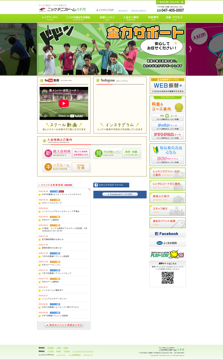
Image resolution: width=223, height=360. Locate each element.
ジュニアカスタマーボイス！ (55, 299)
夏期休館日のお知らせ (52, 248)
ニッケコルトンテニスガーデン (83, 351)
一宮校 (58, 348)
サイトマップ (122, 10)
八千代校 (50, 351)
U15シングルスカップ (52, 203)
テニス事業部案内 (74, 355)
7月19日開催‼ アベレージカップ (56, 273)
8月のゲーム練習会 (50, 282)
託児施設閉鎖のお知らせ (53, 239)
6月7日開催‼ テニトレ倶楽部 (55, 316)
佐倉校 (58, 351)
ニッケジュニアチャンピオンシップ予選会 (60, 211)
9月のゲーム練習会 (50, 220)
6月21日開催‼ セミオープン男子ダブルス (60, 307)
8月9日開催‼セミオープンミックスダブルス (61, 194)
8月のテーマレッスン (51, 265)
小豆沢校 (67, 351)
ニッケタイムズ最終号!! (52, 290)
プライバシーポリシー (138, 10)
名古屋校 (50, 348)
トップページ (61, 355)
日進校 (66, 348)
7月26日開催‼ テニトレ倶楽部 (55, 256)
